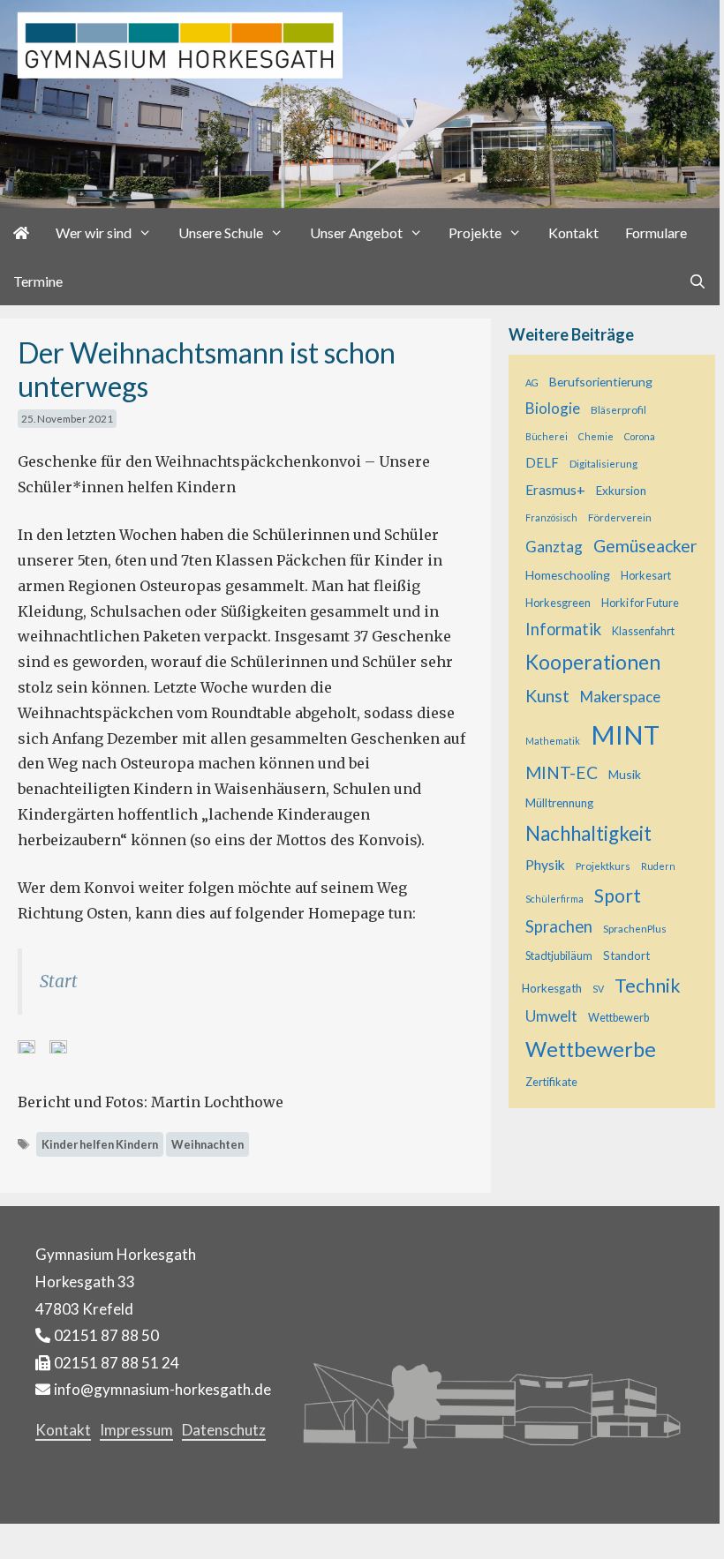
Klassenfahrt (643, 631)
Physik (545, 865)
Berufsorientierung (600, 381)
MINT (625, 734)
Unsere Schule (220, 232)
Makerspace (620, 696)
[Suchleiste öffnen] (697, 281)
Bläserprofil (618, 409)
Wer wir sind (94, 232)
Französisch (551, 517)
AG (532, 382)
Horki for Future (640, 603)
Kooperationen (592, 661)
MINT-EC (561, 772)
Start (59, 981)
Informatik (563, 629)
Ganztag (554, 546)
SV (598, 988)
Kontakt (573, 232)
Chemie (596, 436)
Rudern (658, 866)
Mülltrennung (559, 803)
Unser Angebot (356, 232)
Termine (38, 281)
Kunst (547, 696)
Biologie (552, 408)
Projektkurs (603, 865)
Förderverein (620, 517)
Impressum (136, 1429)
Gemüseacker (645, 546)
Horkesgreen (558, 603)
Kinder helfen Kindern (99, 1144)
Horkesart (646, 575)
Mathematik (552, 740)
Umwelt (551, 1016)
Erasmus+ (555, 490)
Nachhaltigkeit (588, 833)
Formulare (656, 232)
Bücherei (546, 436)
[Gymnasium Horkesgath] (360, 102)
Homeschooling (567, 574)
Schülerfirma (554, 898)
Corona (639, 436)
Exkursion (621, 490)
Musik (624, 774)
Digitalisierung (603, 463)
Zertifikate (551, 1082)
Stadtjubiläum (558, 956)
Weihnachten (207, 1144)
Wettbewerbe (590, 1049)
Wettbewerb (618, 1017)
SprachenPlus (635, 928)
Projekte (475, 232)
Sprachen (558, 926)
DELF (542, 462)
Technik (648, 985)
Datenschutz (224, 1429)
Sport (617, 895)
